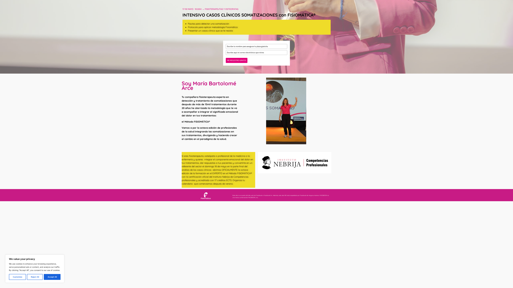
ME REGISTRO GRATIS (236, 60)
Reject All (35, 277)
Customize (17, 277)
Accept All (52, 277)
